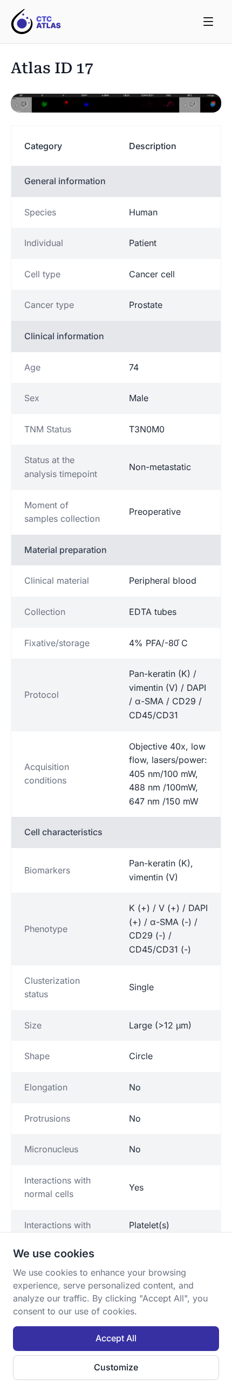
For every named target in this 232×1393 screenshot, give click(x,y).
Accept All (116, 1338)
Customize (116, 1367)
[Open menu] (208, 21)
